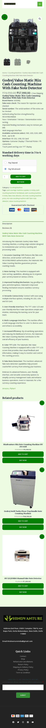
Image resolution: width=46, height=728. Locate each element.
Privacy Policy (23, 670)
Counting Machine (14, 73)
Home (4, 73)
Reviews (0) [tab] (7, 228)
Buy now (20, 182)
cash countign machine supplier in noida (20, 190)
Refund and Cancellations (23, 661)
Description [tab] (7, 223)
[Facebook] (13, 722)
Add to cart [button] (23, 454)
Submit (23, 695)
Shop (23, 659)
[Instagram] (23, 722)
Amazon (5, 388)
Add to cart (21, 176)
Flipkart (13, 388)
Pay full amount (14, 169)
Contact (23, 656)
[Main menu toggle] (39, 4)
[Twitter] (18, 722)
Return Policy (23, 664)
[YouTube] (33, 722)
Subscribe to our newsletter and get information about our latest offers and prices (23, 680)
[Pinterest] (28, 722)
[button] (40, 19)
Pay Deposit (13, 163)
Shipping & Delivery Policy (23, 667)
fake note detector (15, 196)
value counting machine (17, 201)
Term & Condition (23, 672)
